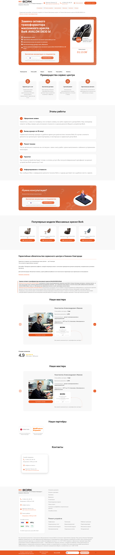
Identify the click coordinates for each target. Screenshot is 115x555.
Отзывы (76, 8)
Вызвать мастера (41, 335)
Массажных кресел (86, 526)
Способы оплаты (52, 510)
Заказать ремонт (28, 240)
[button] (94, 324)
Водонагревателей (69, 524)
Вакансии (65, 8)
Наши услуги (51, 504)
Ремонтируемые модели (54, 502)
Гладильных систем (70, 529)
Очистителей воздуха (70, 526)
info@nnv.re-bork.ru (30, 465)
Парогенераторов (85, 524)
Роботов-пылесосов (86, 521)
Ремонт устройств (49, 8)
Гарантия (50, 71)
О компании (39, 8)
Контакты (71, 8)
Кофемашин (51, 521)
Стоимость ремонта (53, 490)
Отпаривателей (85, 529)
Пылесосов (67, 521)
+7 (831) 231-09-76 (67, 2)
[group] (25, 431)
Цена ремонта (58, 8)
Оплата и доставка (53, 492)
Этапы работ (34, 71)
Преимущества (23, 71)
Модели (42, 71)
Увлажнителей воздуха (54, 526)
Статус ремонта (79, 3)
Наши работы (59, 71)
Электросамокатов (53, 529)
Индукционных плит (53, 524)
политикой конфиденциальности (49, 60)
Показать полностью (24, 274)
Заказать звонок (91, 3)
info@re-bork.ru (26, 505)
